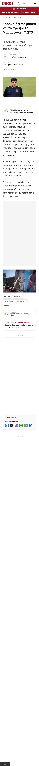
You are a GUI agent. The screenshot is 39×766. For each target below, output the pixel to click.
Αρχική (6, 17)
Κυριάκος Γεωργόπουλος (18, 57)
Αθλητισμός (16, 17)
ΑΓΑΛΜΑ (7, 297)
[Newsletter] (23, 3)
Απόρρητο (5, 764)
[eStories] (29, 3)
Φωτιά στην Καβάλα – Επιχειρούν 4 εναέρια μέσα (19, 12)
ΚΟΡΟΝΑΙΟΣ (18, 297)
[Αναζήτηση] (18, 3)
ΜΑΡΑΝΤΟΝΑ (21, 301)
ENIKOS (8, 3)
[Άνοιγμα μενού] (35, 3)
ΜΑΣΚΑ (6, 305)
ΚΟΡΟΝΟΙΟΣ (8, 301)
